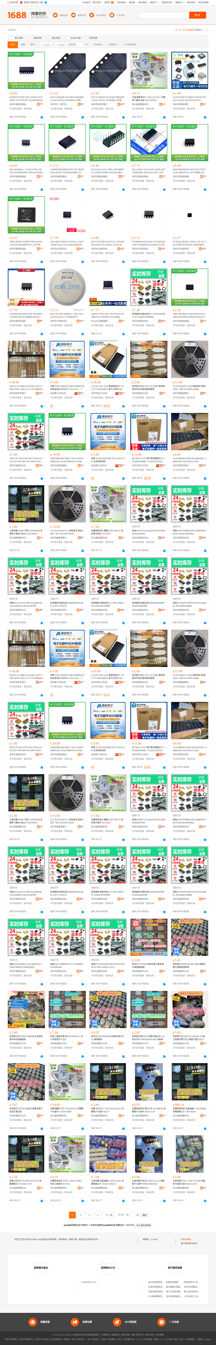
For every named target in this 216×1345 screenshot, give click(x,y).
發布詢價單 (186, 1239)
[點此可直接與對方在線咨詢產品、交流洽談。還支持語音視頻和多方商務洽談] (41, 117)
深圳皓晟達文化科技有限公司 (141, 393)
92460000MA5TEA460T (91, 1282)
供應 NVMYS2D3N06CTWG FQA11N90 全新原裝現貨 (108, 460)
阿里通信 (148, 1339)
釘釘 (182, 1339)
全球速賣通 (56, 1339)
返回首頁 (130, 1225)
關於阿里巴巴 (138, 1335)
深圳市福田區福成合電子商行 (18, 321)
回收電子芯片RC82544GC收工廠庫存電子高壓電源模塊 (189, 965)
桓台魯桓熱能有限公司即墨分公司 (181, 1296)
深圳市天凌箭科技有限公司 (100, 249)
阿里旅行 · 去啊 (98, 1339)
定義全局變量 (172, 1282)
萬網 (156, 1339)
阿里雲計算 (129, 1339)
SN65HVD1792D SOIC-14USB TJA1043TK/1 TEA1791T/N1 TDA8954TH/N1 (26, 99)
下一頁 (109, 1215)
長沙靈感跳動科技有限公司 (141, 104)
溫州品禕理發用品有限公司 (160, 1282)
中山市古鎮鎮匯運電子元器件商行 (100, 321)
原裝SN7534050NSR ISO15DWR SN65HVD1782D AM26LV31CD (108, 965)
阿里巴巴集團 (11, 1339)
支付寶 (169, 1339)
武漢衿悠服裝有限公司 (158, 1287)
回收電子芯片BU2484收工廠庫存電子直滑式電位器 (26, 1110)
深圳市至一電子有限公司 (59, 104)
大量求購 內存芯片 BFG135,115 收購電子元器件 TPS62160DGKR (148, 1182)
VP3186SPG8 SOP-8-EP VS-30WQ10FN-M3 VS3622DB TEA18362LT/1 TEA (148, 243)
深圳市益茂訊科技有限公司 (59, 249)
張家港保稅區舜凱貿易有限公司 (162, 1292)
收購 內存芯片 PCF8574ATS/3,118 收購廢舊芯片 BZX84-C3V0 (25, 1182)
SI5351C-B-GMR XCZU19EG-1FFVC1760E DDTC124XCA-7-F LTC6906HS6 (26, 387)
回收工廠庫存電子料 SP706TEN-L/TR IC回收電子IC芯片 (66, 1038)
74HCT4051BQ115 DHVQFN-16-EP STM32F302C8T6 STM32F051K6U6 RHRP (189, 316)
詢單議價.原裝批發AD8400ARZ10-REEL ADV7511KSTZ (66, 604)
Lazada (207, 1339)
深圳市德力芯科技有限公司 (100, 393)
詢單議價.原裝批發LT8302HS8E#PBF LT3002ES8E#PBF (148, 604)
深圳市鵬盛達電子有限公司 (182, 393)
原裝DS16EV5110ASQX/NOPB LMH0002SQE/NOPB (148, 532)
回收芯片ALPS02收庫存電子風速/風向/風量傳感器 (148, 965)
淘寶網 (66, 1339)
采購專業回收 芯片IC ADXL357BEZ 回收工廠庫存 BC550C (66, 1182)
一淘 (88, 1339)
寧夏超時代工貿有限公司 (195, 1282)
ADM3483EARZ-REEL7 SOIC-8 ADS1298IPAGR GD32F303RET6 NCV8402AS (67, 460)
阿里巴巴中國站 (42, 1339)
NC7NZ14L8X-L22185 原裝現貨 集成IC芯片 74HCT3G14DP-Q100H (189, 387)
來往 (176, 1339)
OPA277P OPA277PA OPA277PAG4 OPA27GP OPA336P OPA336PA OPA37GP (25, 460)
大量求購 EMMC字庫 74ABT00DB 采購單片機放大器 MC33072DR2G (25, 532)
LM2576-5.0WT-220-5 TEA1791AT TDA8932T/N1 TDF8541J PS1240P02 (107, 315)
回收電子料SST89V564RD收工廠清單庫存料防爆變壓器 (26, 1038)
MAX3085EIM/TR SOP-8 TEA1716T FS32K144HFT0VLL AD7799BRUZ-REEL (190, 171)
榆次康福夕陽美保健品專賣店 (179, 1287)
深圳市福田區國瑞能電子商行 (18, 104)
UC (162, 1339)
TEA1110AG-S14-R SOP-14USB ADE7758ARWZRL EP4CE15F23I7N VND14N (149, 171)
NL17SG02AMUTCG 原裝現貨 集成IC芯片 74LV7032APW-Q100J (67, 532)
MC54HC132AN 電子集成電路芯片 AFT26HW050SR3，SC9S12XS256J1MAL (148, 460)
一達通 (199, 1339)
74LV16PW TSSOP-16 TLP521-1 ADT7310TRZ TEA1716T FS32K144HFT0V (67, 243)
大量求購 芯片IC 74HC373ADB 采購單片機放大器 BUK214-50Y (189, 1182)
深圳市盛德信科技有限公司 (141, 321)
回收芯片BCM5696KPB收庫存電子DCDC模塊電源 (108, 1038)
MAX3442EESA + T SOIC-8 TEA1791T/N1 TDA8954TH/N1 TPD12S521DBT (26, 171)
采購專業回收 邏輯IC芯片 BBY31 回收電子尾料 (107, 532)
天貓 (73, 1339)
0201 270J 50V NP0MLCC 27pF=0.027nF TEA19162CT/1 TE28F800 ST (66, 315)
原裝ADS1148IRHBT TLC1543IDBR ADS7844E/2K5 (67, 965)
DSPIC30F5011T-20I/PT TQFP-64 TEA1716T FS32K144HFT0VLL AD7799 (26, 243)
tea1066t (154, 1239)
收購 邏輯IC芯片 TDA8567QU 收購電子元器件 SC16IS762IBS (66, 1110)
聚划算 (80, 1339)
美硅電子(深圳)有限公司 (59, 393)
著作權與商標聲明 (91, 1335)
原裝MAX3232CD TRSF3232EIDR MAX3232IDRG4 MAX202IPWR (25, 604)
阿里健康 (190, 1339)
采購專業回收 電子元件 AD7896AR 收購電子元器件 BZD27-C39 (149, 1110)
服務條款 (115, 1335)
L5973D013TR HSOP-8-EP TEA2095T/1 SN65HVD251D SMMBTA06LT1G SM (26, 316)
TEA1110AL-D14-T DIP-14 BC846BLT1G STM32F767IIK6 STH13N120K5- (107, 171)
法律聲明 (105, 1335)
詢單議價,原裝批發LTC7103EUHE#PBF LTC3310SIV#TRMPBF (148, 315)
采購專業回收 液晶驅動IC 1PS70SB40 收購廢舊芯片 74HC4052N (189, 1110)
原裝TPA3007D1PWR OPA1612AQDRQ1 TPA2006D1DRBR (189, 604)
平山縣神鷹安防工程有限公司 (161, 1296)
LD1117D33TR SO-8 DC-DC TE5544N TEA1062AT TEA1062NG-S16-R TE (107, 243)
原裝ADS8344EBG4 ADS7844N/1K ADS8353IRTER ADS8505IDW (25, 965)
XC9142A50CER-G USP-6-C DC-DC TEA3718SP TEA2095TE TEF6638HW (189, 243)
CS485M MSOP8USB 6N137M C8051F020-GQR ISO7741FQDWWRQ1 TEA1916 (67, 171)
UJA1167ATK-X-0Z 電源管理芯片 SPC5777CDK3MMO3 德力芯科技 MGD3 (107, 388)
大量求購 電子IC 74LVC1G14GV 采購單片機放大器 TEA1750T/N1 (148, 99)
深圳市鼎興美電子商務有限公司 (182, 104)
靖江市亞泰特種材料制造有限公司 (181, 1292)
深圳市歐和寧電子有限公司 (100, 104)
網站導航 (160, 1335)
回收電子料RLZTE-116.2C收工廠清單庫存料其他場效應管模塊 (148, 387)
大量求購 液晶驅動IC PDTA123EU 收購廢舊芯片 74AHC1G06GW (107, 1182)
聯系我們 (150, 1335)
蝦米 (120, 1339)
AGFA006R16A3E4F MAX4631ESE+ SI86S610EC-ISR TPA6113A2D (190, 460)
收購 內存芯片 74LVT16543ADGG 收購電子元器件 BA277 (107, 1110)
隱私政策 (126, 1335)
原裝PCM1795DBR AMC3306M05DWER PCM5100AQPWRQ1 (189, 532)
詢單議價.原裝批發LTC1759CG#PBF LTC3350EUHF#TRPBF (108, 604)
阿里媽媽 (111, 1339)
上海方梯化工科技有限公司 (196, 1296)
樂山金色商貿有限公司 (194, 1292)
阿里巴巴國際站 (26, 1339)
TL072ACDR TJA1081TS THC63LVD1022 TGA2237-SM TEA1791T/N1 (189, 99)
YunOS (139, 1339)
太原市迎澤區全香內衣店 (195, 1287)
